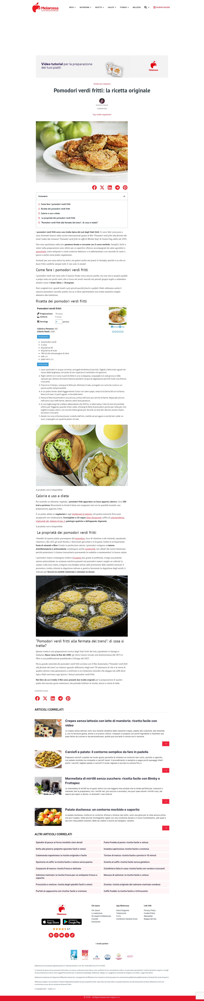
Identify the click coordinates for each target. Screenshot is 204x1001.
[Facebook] (51, 935)
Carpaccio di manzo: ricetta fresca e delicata (58, 868)
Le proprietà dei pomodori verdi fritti (58, 218)
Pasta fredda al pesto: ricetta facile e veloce (126, 842)
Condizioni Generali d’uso (126, 919)
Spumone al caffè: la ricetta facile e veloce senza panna (64, 862)
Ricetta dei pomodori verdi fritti (55, 208)
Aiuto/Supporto (122, 910)
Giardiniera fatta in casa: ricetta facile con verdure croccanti (134, 868)
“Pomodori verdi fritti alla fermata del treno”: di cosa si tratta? (69, 222)
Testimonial (121, 913)
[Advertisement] (102, 32)
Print (115, 326)
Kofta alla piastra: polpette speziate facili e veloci (61, 849)
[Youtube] (61, 935)
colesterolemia (117, 517)
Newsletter (148, 916)
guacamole (41, 251)
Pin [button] (123, 326)
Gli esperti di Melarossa (101, 916)
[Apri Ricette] (103, 7)
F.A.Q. (118, 916)
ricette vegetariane (103, 114)
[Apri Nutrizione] (90, 7)
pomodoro (80, 538)
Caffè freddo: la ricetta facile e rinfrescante (126, 891)
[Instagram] (56, 935)
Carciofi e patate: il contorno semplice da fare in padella (106, 752)
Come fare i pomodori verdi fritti (55, 204)
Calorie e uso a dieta (50, 213)
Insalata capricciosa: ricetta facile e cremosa (126, 849)
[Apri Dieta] (75, 7)
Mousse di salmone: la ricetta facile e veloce (126, 875)
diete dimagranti (93, 517)
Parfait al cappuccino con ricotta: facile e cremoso (61, 891)
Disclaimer (95, 922)
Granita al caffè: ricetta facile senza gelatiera (126, 862)
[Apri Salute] (115, 7)
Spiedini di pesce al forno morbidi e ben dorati (59, 842)
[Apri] (149, 7)
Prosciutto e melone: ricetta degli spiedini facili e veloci (64, 884)
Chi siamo (95, 910)
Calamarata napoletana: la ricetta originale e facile (61, 855)
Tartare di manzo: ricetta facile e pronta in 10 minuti (130, 855)
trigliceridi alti (42, 521)
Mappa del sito (150, 919)
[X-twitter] (67, 935)
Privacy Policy (150, 910)
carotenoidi (90, 549)
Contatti (94, 919)
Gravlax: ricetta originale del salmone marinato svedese (132, 884)
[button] (94, 187)
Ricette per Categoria (102, 84)
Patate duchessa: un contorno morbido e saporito (102, 809)
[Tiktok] (72, 935)
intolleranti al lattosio (82, 514)
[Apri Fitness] (128, 7)
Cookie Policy (149, 913)
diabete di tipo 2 (57, 521)
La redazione (96, 913)
